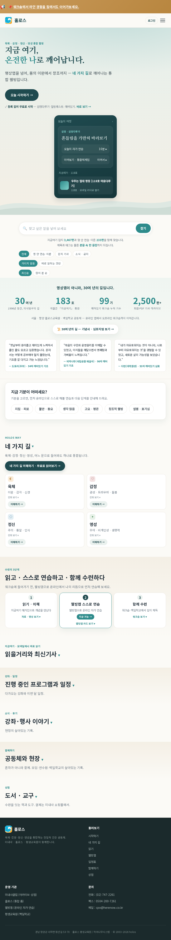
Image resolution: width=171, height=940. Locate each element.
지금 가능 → (85, 616)
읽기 (90, 849)
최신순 (25, 273)
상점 (90, 874)
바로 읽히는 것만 (51, 263)
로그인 (151, 21)
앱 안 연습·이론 (42, 254)
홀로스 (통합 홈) (14, 901)
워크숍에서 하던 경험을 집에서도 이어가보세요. (46, 6)
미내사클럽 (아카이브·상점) (21, 894)
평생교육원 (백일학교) (17, 914)
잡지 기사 (63, 254)
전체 (23, 254)
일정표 (92, 862)
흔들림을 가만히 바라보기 (84, 138)
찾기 (143, 228)
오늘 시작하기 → (22, 95)
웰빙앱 (92, 855)
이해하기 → (17, 504)
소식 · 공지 (81, 254)
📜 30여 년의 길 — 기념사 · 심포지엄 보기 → (85, 329)
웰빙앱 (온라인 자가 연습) (20, 907)
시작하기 (93, 836)
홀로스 (20, 20)
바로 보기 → (84, 106)
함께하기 (93, 868)
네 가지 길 (94, 842)
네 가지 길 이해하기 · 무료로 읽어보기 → (35, 466)
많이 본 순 (41, 273)
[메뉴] (162, 20)
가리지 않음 (28, 263)
